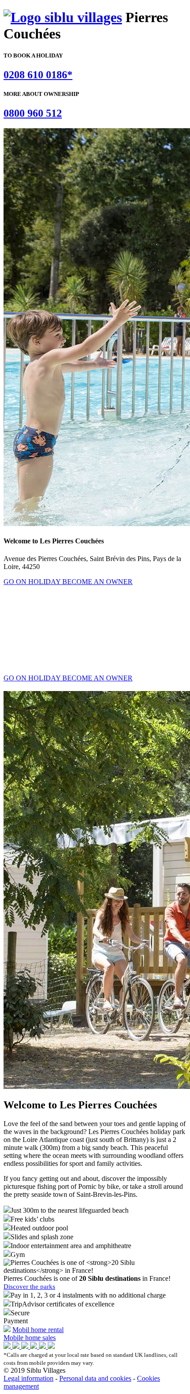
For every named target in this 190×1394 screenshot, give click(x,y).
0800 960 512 (33, 113)
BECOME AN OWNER (97, 581)
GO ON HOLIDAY (33, 581)
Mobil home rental (38, 1329)
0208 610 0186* (38, 74)
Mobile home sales (30, 1337)
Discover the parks (29, 1286)
